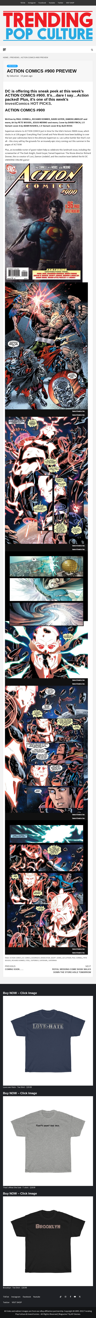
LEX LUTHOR (66, 958)
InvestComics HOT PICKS (28, 103)
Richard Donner (18, 960)
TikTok (22, 3)
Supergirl (44, 960)
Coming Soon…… (14, 967)
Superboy (35, 960)
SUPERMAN (52, 960)
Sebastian (14, 75)
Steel (28, 960)
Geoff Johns (56, 958)
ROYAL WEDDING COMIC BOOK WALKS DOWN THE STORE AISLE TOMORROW (71, 969)
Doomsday (35, 958)
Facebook (42, 3)
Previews (12, 66)
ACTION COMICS (15, 958)
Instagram (32, 3)
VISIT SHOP (70, 3)
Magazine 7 (63, 1314)
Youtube (52, 3)
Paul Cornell (77, 958)
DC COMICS (26, 958)
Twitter (60, 3)
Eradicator (45, 958)
